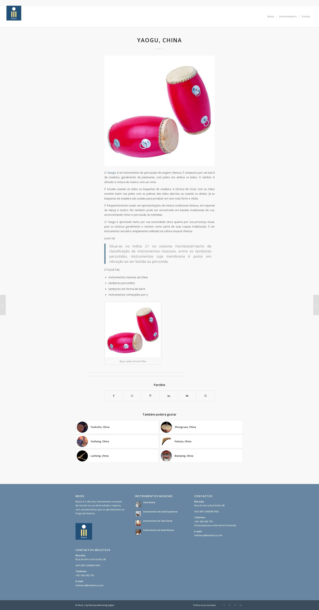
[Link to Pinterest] (235, 605)
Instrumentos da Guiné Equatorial (160, 511)
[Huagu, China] (3, 305)
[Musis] (13, 16)
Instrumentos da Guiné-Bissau (158, 530)
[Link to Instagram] (205, 396)
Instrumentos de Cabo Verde (157, 520)
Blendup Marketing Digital (101, 605)
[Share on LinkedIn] (169, 396)
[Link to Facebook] (224, 605)
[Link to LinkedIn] (240, 605)
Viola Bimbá (149, 502)
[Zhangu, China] (316, 305)
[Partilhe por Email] (187, 396)
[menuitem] (271, 16)
